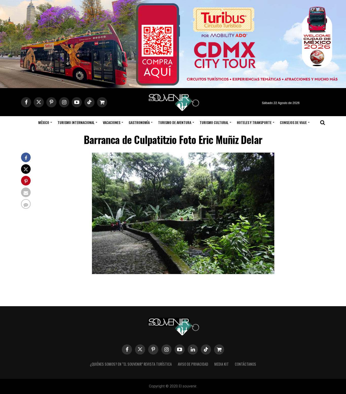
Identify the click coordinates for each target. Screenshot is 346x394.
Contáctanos (245, 364)
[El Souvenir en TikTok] (206, 349)
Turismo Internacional (75, 122)
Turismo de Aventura (174, 122)
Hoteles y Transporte (254, 122)
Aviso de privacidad (193, 364)
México (43, 122)
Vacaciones (111, 122)
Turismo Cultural (214, 122)
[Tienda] (219, 349)
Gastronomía (139, 122)
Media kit (221, 364)
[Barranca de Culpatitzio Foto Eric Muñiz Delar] (183, 272)
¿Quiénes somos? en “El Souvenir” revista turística (131, 364)
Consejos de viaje (293, 122)
